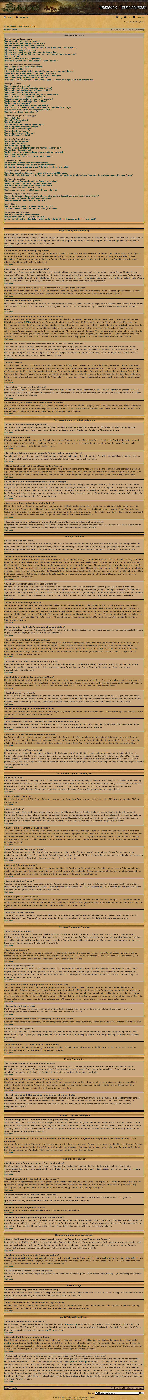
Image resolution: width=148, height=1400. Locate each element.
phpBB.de (49, 1330)
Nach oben (8, 246)
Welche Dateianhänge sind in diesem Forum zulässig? (28, 206)
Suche (129, 18)
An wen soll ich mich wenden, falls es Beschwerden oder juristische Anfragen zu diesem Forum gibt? (50, 219)
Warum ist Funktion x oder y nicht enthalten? (24, 217)
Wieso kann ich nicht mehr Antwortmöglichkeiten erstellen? (31, 94)
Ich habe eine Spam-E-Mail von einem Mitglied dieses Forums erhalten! (36, 167)
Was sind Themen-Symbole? (17, 135)
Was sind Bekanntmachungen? (18, 129)
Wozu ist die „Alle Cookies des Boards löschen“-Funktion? (31, 61)
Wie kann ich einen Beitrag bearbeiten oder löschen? (28, 88)
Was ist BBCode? (12, 118)
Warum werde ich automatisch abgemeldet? (24, 45)
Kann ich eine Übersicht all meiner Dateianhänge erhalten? (30, 208)
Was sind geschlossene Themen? (19, 133)
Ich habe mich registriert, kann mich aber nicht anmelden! (30, 52)
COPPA (27, 322)
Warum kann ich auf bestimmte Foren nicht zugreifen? (28, 99)
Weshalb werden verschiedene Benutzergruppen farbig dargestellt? (34, 152)
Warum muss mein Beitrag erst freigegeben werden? (28, 110)
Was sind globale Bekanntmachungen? (21, 127)
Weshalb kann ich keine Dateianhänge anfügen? (25, 101)
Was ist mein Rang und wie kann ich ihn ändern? (26, 78)
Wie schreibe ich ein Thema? (17, 86)
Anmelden (10, 18)
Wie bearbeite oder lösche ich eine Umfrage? (24, 97)
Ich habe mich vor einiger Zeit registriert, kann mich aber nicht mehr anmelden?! (40, 54)
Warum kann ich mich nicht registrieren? (22, 58)
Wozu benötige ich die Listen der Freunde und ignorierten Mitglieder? (35, 173)
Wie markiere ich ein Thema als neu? (21, 112)
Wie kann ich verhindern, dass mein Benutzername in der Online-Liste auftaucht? (40, 48)
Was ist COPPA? (11, 56)
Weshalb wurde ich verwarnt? (17, 103)
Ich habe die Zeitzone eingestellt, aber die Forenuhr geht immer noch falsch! (38, 71)
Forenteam (139, 18)
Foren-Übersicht (10, 30)
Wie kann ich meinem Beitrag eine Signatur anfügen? (28, 90)
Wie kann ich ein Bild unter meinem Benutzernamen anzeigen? (32, 75)
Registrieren (23, 18)
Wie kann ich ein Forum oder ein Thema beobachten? (28, 198)
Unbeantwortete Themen (13, 26)
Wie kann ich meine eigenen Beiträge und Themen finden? (30, 190)
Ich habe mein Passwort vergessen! (20, 50)
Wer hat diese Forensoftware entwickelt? (22, 215)
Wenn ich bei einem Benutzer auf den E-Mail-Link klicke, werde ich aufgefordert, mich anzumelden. (49, 80)
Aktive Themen (30, 26)
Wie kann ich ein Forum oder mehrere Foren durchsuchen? (31, 181)
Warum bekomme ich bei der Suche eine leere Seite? (28, 185)
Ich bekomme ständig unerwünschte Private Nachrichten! (30, 165)
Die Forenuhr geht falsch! (15, 69)
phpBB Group (71, 1324)
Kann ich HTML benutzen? (16, 120)
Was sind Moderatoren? (15, 143)
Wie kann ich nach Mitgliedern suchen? (22, 188)
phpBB (64, 1397)
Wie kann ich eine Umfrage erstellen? (21, 92)
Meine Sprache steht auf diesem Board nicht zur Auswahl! (30, 73)
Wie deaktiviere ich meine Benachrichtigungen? (25, 200)
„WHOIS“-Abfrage (78, 1361)
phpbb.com (10, 1343)
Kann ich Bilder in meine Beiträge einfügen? (24, 124)
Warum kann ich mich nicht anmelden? (22, 41)
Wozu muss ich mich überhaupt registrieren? (24, 43)
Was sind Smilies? (12, 122)
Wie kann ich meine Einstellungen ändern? (23, 67)
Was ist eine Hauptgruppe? (16, 154)
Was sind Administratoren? (16, 141)
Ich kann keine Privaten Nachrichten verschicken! (26, 163)
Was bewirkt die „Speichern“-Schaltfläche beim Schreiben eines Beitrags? (37, 107)
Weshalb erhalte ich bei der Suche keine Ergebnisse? (28, 183)
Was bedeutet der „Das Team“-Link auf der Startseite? (28, 156)
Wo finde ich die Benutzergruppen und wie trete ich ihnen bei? (32, 148)
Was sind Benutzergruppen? (17, 146)
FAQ (120, 18)
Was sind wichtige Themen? (17, 131)
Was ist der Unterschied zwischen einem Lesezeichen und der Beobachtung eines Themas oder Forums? (51, 196)
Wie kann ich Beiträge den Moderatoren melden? (26, 105)
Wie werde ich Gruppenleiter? (17, 150)
